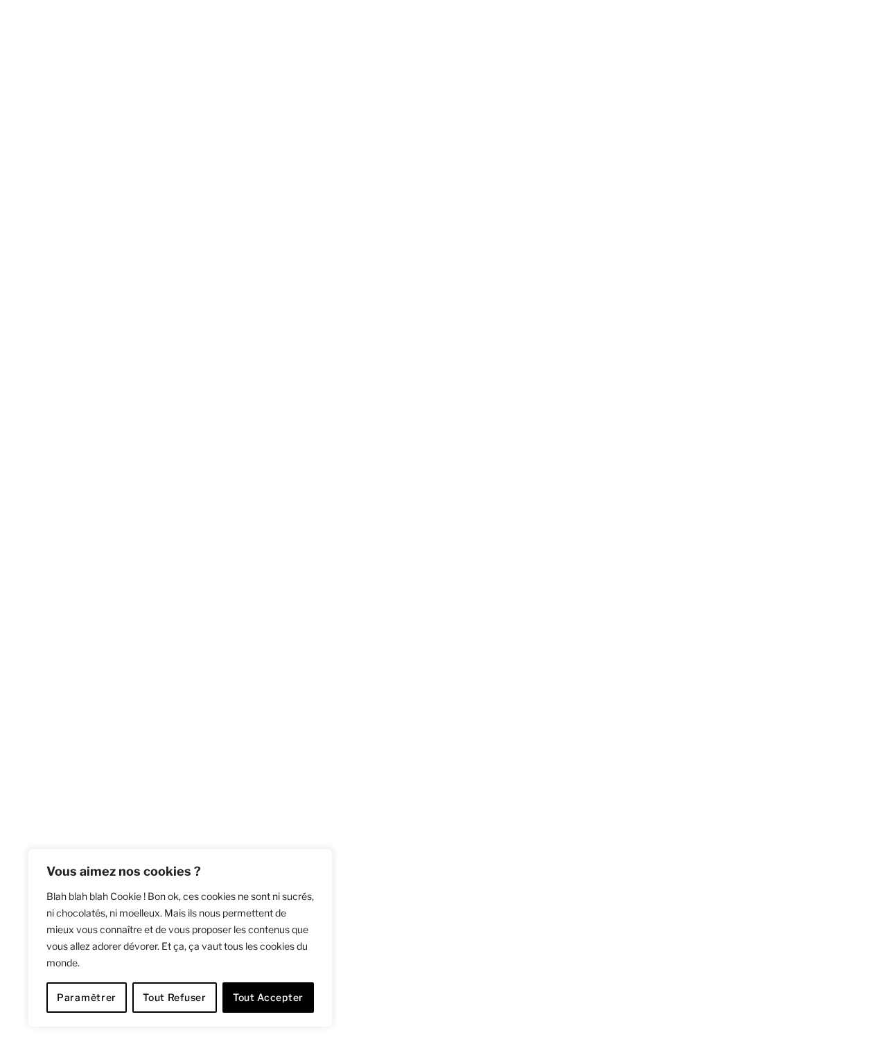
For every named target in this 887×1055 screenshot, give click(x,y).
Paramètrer (86, 997)
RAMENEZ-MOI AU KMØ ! (214, 582)
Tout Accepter (268, 997)
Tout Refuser (174, 997)
